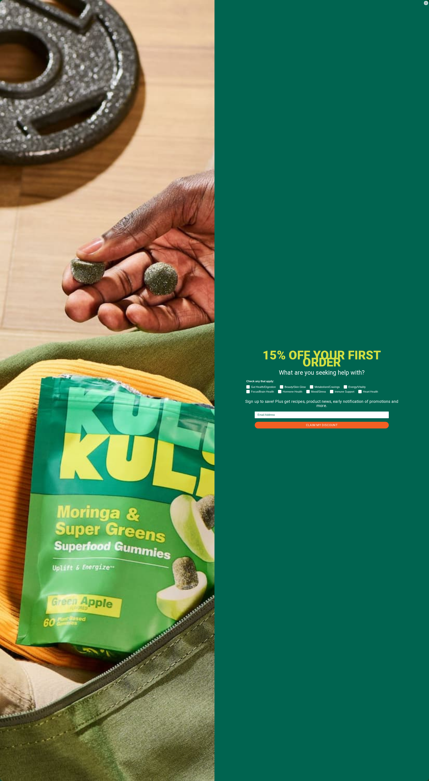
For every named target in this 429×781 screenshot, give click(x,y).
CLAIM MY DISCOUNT (322, 425)
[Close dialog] (426, 3)
